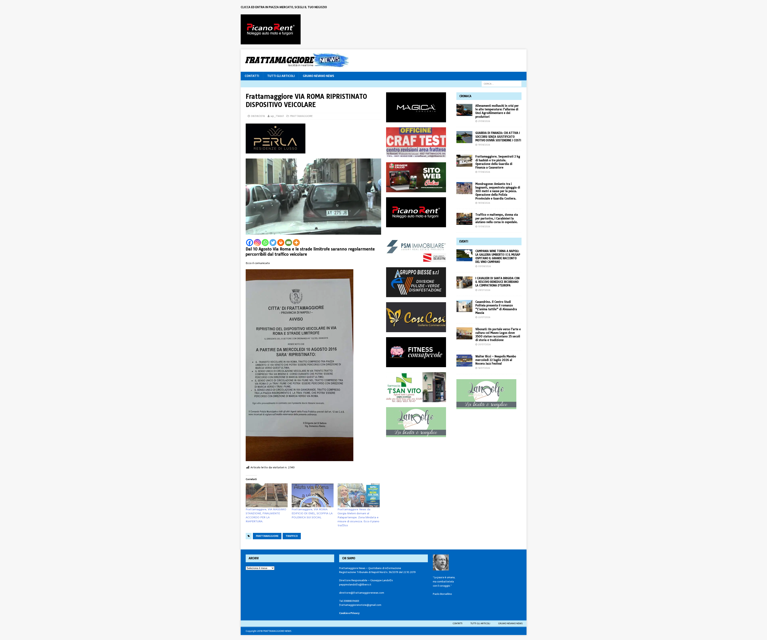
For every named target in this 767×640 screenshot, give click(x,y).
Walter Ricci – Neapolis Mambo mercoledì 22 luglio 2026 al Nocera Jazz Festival (495, 360)
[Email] (288, 242)
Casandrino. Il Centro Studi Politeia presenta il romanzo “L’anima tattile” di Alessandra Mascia (496, 307)
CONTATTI (252, 76)
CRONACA (465, 96)
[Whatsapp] (265, 242)
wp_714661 (277, 116)
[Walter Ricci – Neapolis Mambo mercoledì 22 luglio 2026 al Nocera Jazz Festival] (464, 361)
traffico (292, 536)
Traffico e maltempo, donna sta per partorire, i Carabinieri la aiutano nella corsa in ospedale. (496, 218)
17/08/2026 (484, 172)
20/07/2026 (484, 344)
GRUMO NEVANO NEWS (318, 76)
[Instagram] (257, 242)
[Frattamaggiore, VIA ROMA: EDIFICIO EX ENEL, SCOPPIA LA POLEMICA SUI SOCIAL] (313, 495)
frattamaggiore (267, 536)
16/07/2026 (484, 368)
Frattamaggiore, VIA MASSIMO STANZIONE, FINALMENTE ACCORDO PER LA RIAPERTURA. (266, 515)
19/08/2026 (484, 145)
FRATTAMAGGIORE (301, 116)
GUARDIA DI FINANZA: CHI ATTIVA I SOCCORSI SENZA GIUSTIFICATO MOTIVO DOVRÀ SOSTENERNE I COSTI (498, 136)
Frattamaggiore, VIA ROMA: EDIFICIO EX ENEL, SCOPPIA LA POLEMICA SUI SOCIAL (312, 513)
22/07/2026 (484, 317)
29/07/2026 (484, 290)
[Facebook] (249, 242)
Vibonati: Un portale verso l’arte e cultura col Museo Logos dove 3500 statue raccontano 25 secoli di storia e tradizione (498, 334)
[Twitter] (272, 242)
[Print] (280, 242)
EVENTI (463, 241)
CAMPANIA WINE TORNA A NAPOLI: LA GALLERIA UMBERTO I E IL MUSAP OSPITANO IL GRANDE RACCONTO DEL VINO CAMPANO (497, 256)
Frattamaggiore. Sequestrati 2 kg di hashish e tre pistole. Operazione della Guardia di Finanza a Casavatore (497, 162)
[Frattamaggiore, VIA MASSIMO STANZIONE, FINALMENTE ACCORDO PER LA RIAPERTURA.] (267, 495)
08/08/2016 (258, 116)
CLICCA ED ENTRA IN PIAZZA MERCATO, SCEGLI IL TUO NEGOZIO (284, 7)
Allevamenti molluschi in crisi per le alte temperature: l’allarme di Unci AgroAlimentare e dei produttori (497, 111)
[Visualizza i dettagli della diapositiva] (271, 29)
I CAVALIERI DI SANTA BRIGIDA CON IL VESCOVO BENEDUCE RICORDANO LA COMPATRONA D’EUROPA (497, 281)
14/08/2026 (484, 203)
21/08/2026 (484, 121)
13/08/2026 (484, 226)
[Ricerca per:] (502, 83)
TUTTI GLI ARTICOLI (281, 76)
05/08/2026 (484, 266)
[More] (296, 242)
